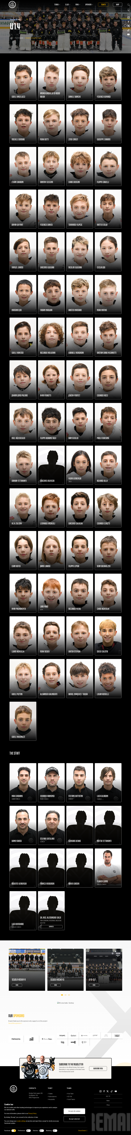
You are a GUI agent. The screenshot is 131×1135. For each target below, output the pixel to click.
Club (67, 4)
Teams (56, 4)
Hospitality (51, 1099)
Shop (117, 4)
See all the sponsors (14, 1023)
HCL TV (108, 1096)
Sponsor (88, 4)
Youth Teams (19, 38)
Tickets (103, 4)
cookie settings (21, 1121)
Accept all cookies (74, 1111)
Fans (77, 4)
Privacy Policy (32, 1113)
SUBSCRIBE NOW (98, 1068)
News (108, 1100)
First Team (70, 1093)
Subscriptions (52, 1096)
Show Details (82, 1130)
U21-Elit (69, 1096)
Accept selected (74, 1119)
